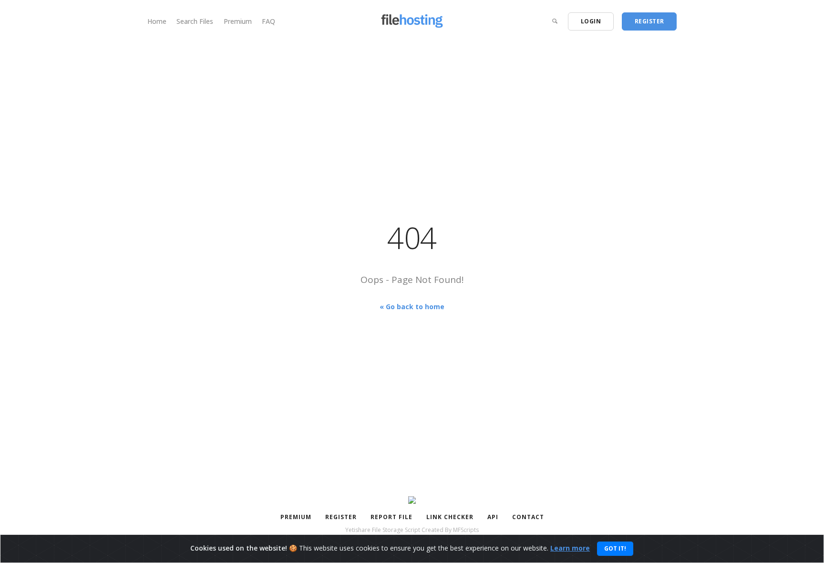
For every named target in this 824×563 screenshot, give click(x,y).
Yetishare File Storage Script (382, 530)
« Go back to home (412, 306)
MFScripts (466, 530)
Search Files (194, 21)
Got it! (615, 548)
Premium (238, 21)
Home (156, 21)
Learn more (570, 548)
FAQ (268, 21)
